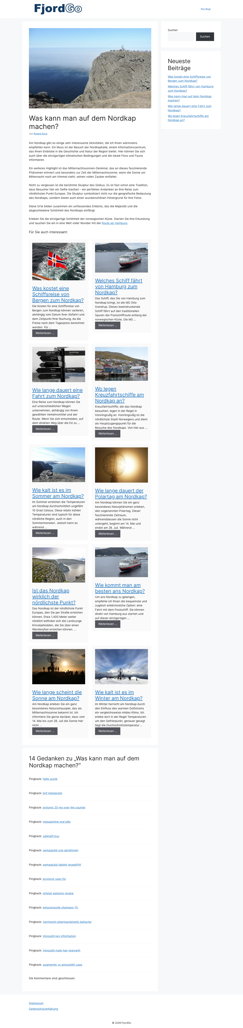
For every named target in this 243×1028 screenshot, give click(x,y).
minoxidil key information (59, 936)
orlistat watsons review (58, 893)
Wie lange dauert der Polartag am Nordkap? (121, 493)
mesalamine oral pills (57, 821)
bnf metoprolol (52, 793)
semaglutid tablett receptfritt (62, 864)
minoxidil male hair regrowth (61, 950)
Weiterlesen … (45, 333)
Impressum (36, 1003)
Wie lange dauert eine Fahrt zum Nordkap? (57, 393)
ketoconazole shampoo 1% (60, 907)
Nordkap (206, 9)
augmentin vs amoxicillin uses (62, 964)
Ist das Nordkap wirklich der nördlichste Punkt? (54, 596)
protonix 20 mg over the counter (64, 807)
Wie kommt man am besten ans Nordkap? (120, 588)
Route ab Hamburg (114, 223)
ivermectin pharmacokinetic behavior (67, 922)
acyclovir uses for (54, 879)
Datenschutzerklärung (43, 1008)
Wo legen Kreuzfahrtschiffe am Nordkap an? (119, 395)
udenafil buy (51, 836)
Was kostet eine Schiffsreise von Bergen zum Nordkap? (58, 294)
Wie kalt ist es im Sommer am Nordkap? (58, 493)
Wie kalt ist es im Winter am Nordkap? (118, 695)
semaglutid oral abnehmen (60, 850)
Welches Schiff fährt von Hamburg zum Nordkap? (118, 286)
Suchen (173, 30)
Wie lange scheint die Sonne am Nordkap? (57, 695)
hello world (50, 779)
